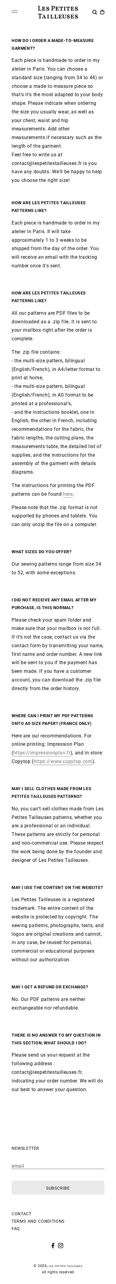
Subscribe (58, 1187)
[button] (95, 13)
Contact (21, 1213)
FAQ (16, 1228)
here (68, 494)
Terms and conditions (38, 1221)
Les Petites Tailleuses (65, 1266)
